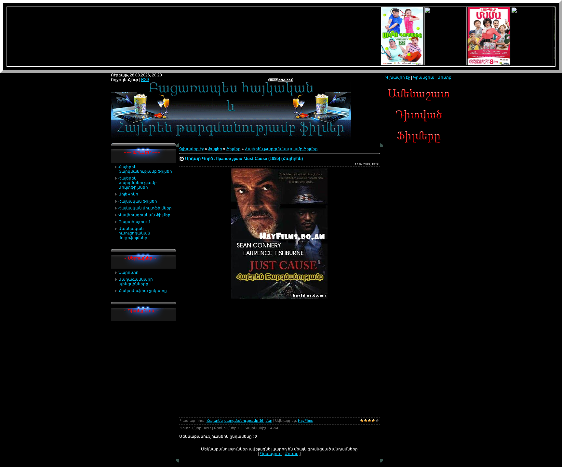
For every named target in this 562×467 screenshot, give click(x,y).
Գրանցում (271, 453)
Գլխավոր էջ (191, 149)
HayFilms (305, 420)
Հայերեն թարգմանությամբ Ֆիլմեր (281, 149)
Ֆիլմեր (233, 149)
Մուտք (292, 453)
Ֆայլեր (215, 149)
